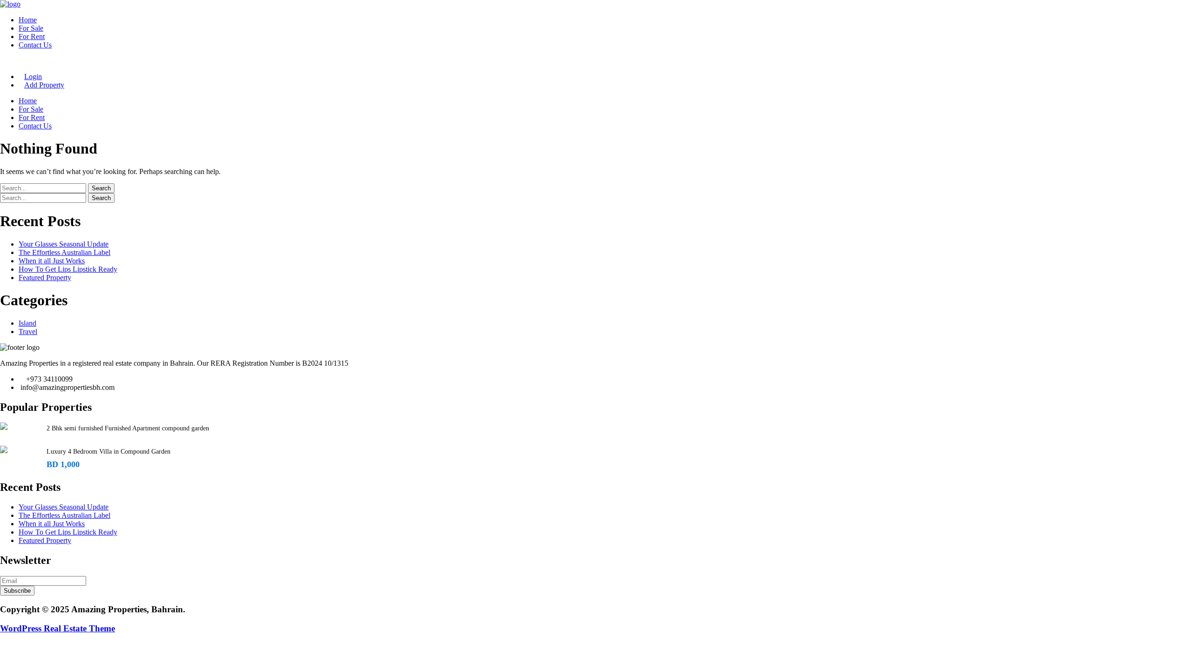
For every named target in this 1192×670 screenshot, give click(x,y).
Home (28, 20)
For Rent (32, 36)
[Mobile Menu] (3, 61)
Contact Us (35, 45)
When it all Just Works (52, 261)
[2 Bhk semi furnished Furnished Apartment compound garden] (3, 426)
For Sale (31, 28)
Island (27, 323)
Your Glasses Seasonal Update (63, 244)
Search (101, 188)
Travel (28, 331)
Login (33, 76)
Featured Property (45, 277)
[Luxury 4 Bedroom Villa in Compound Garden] (3, 449)
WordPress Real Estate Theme (57, 628)
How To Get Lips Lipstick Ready (68, 269)
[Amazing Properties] (10, 4)
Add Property (44, 85)
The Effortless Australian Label (64, 252)
